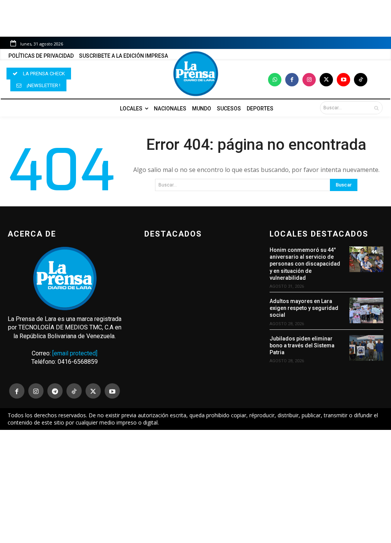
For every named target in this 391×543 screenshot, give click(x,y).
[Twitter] (326, 79)
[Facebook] (292, 79)
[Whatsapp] (274, 79)
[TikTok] (74, 391)
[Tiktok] (360, 79)
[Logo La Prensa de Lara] (195, 74)
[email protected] (74, 353)
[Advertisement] (195, 486)
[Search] (376, 108)
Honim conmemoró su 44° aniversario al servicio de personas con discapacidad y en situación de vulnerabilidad (305, 264)
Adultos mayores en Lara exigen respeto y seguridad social (304, 308)
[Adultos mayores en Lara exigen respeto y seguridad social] (366, 310)
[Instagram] (309, 79)
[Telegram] (55, 391)
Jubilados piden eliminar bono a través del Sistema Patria (302, 345)
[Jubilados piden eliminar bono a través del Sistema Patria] (366, 348)
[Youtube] (343, 79)
